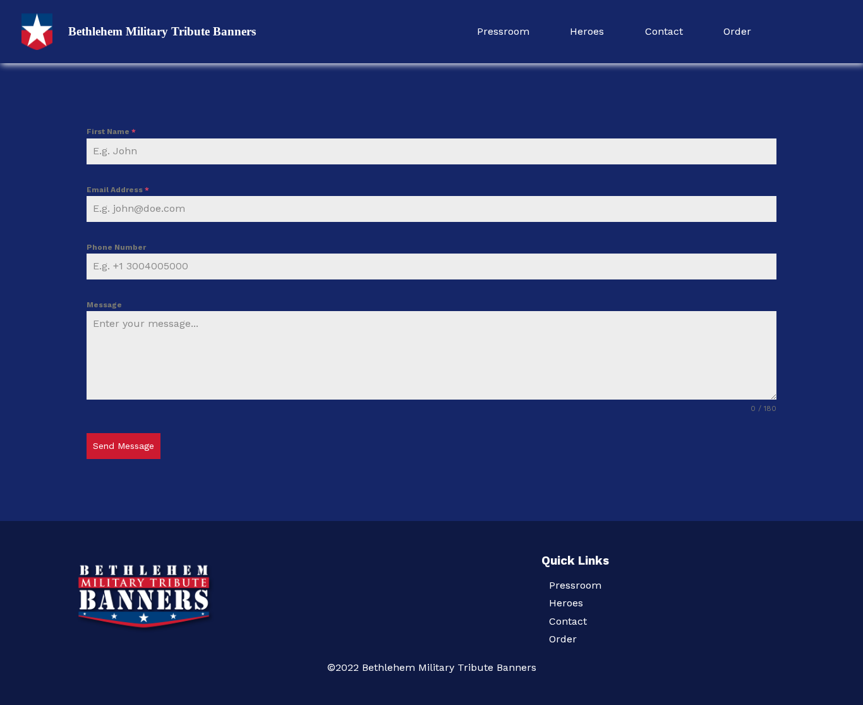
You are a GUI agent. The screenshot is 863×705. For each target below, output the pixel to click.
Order (737, 31)
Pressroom (503, 31)
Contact (664, 31)
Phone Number (116, 247)
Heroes (587, 31)
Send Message (123, 446)
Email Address (118, 189)
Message (104, 304)
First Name (111, 131)
